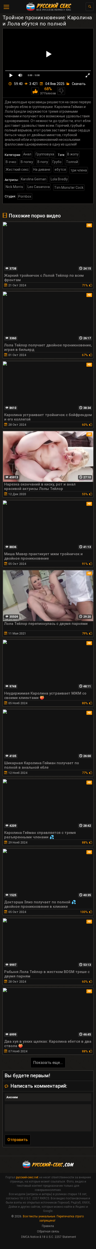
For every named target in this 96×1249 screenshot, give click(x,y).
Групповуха (45, 154)
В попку (27, 162)
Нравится (35, 91)
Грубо (57, 162)
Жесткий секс (17, 169)
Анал (27, 154)
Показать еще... (48, 1062)
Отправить (17, 1139)
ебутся (60, 169)
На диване (41, 169)
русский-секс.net (27, 1177)
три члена (78, 170)
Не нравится (61, 91)
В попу (42, 162)
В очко (11, 162)
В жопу (73, 154)
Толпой (72, 162)
